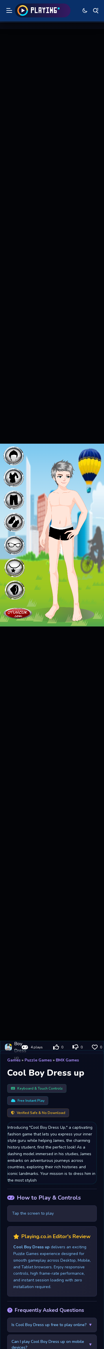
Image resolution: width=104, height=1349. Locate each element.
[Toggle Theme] (85, 10)
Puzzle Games (38, 1060)
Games (14, 1060)
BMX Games (67, 1060)
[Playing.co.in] (42, 10)
